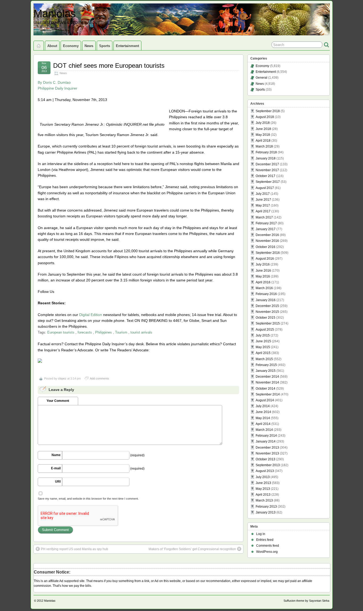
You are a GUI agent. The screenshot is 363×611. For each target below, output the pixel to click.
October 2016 (265, 247)
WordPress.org (267, 552)
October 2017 (265, 176)
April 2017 (263, 211)
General (261, 77)
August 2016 (265, 258)
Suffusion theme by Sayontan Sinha (306, 600)
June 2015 (263, 341)
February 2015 (266, 365)
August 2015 (265, 329)
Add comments (99, 378)
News (89, 46)
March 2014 (264, 430)
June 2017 (263, 199)
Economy (71, 46)
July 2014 (263, 406)
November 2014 (267, 382)
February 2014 (266, 435)
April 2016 (263, 282)
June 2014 (263, 412)
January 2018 (266, 158)
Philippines (103, 332)
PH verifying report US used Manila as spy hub (74, 549)
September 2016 (268, 253)
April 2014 (263, 424)
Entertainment (127, 46)
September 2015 (268, 323)
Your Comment (58, 401)
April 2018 (263, 140)
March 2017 (264, 217)
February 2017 (266, 223)
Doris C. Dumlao (57, 82)
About (52, 46)
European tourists (60, 332)
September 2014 (268, 394)
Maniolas (54, 13)
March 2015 (264, 359)
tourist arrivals (141, 332)
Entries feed (264, 540)
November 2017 (267, 170)
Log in (260, 534)
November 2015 (267, 312)
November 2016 (267, 241)
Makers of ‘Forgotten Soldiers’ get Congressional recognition (192, 549)
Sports (104, 46)
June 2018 (263, 129)
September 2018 (268, 111)
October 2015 (265, 317)
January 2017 (266, 229)
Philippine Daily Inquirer (57, 88)
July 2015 (263, 335)
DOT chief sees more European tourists (108, 65)
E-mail (56, 468)
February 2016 (266, 294)
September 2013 (268, 465)
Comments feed (267, 545)
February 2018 (266, 152)
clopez (62, 378)
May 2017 (263, 205)
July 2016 (263, 264)
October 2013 (265, 459)
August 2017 (265, 188)
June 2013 (263, 483)
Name (56, 455)
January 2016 (266, 300)
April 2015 (263, 353)
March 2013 (264, 500)
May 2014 (263, 418)
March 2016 (264, 288)
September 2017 (268, 182)
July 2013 (263, 477)
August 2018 (265, 117)
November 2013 (267, 453)
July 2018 (263, 123)
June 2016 (263, 270)
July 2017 (263, 194)
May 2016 (263, 276)
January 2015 (266, 371)
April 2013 (263, 494)
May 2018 (263, 135)
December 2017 (267, 164)
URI (58, 481)
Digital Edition (90, 315)
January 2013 (266, 512)
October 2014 (265, 388)
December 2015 (267, 306)
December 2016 (267, 235)
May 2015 (263, 347)
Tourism (121, 332)
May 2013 (263, 489)
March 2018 (264, 146)
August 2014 (265, 400)
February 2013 (266, 506)
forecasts (85, 332)
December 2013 (267, 447)
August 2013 (265, 471)
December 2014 (267, 376)
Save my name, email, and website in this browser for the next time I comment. (88, 498)
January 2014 (266, 441)
